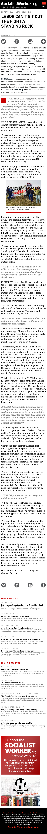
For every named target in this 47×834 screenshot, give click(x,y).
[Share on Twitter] (3, 43)
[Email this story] (30, 43)
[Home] (19, 4)
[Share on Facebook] (16, 43)
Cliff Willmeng (22, 12)
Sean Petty (18, 89)
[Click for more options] (43, 43)
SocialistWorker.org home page (23, 826)
